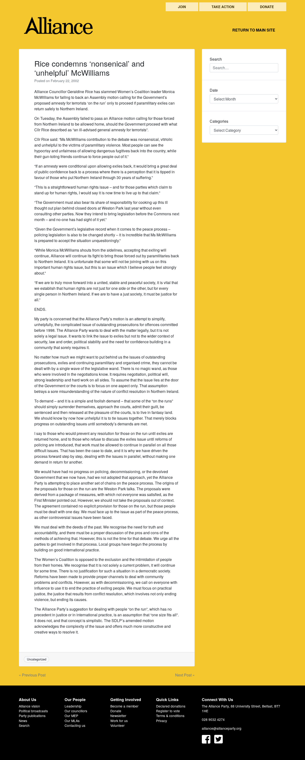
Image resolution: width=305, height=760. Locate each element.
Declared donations (170, 706)
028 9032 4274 (213, 719)
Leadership (73, 706)
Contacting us (75, 725)
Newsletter (118, 715)
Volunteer (117, 725)
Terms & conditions (170, 715)
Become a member (124, 706)
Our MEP (71, 715)
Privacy (161, 720)
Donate (267, 6)
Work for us (119, 720)
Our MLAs (72, 720)
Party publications (32, 715)
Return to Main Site (253, 30)
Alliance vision (29, 706)
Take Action (223, 6)
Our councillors (76, 710)
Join (182, 6)
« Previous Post (32, 675)
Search (24, 725)
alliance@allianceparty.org (221, 728)
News (23, 720)
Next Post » (185, 675)
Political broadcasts (33, 710)
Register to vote (168, 710)
